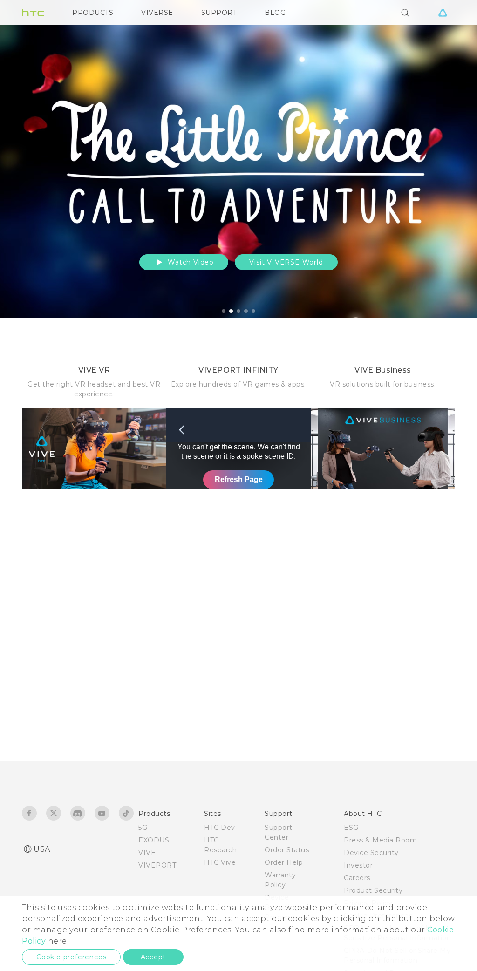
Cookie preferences (71, 957)
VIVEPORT (157, 865)
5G (142, 827)
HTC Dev (219, 827)
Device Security (371, 853)
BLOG (275, 12)
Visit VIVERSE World (286, 262)
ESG (351, 827)
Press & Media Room (380, 840)
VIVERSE (157, 12)
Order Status (287, 850)
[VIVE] (442, 12)
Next (450, 159)
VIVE (147, 853)
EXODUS (153, 840)
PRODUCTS (92, 12)
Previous (25, 159)
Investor (358, 865)
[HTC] (33, 12)
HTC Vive (220, 862)
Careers (357, 878)
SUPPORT (219, 12)
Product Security (373, 890)
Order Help (284, 862)
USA (42, 849)
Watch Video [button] (189, 262)
